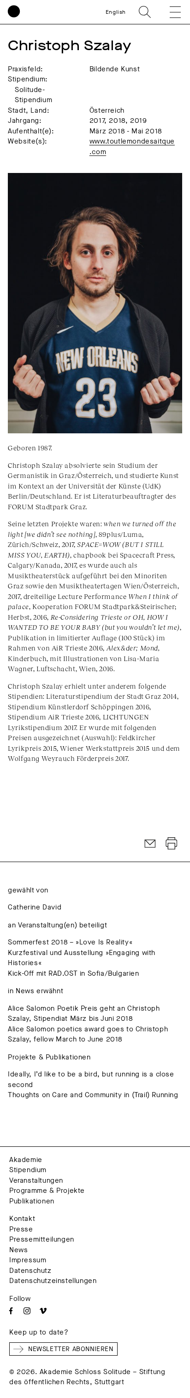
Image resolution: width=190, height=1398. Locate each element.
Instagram (27, 1310)
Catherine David (34, 907)
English (116, 12)
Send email (150, 844)
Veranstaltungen (36, 1180)
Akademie (25, 1159)
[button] (169, 12)
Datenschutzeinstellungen (52, 1280)
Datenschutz (30, 1270)
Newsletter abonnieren (70, 1349)
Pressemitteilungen (41, 1239)
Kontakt (22, 1218)
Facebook (10, 1310)
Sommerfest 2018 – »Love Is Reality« (70, 942)
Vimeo (43, 1310)
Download (171, 844)
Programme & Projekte (47, 1190)
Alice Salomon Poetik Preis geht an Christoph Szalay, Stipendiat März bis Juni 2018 (84, 1014)
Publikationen (31, 1201)
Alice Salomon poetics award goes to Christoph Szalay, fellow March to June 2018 (88, 1034)
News (18, 1249)
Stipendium (28, 1169)
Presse (21, 1229)
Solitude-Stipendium (33, 95)
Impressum (27, 1260)
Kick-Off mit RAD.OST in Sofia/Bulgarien (73, 973)
